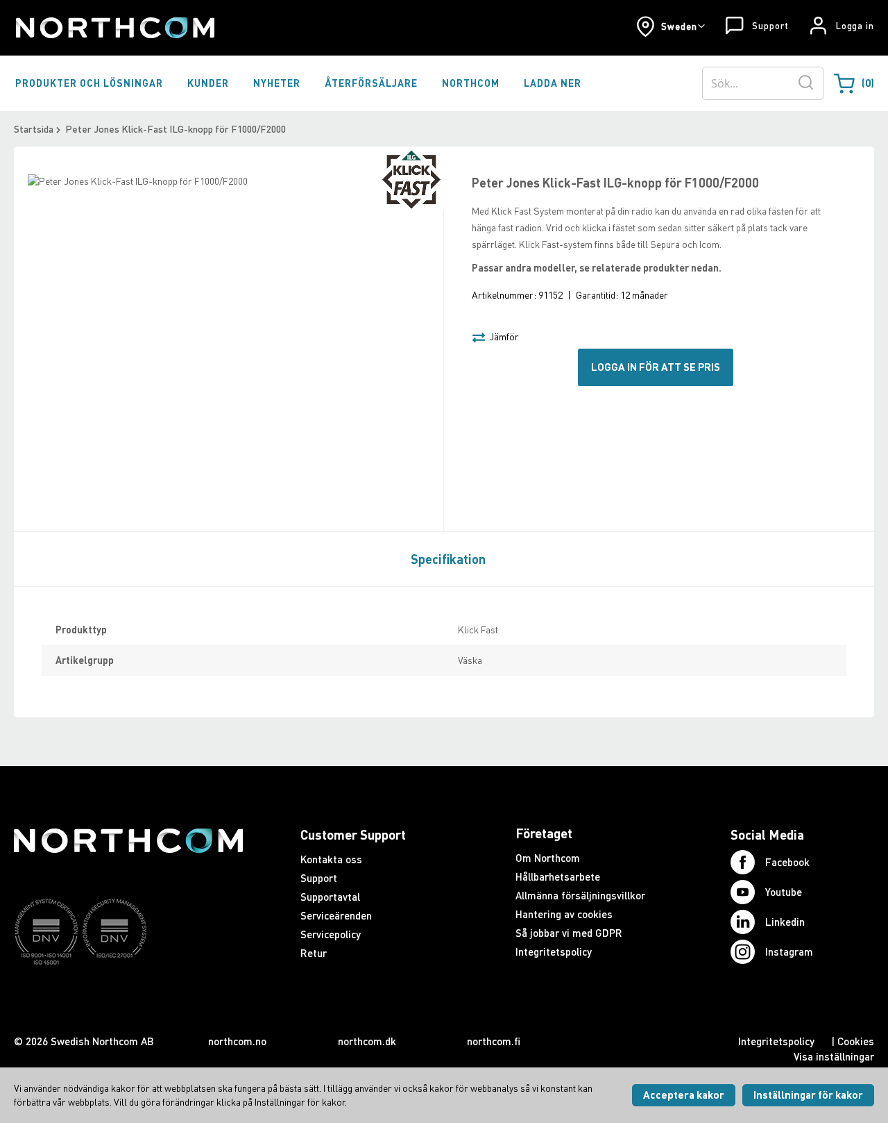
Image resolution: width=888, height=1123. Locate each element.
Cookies (855, 1041)
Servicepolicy (330, 934)
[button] (670, 26)
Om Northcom (547, 857)
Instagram (789, 951)
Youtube (783, 891)
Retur (313, 953)
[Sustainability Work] (128, 991)
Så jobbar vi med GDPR (568, 932)
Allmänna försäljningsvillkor (580, 895)
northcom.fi (493, 1041)
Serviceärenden (336, 915)
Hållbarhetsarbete (557, 876)
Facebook (787, 862)
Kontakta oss (331, 859)
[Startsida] (114, 27)
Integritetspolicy (553, 951)
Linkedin (785, 921)
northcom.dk (367, 1041)
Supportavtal (330, 896)
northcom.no (237, 1041)
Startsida (33, 129)
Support (770, 25)
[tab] (444, 558)
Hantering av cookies (564, 914)
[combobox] (762, 83)
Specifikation (448, 559)
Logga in (855, 25)
